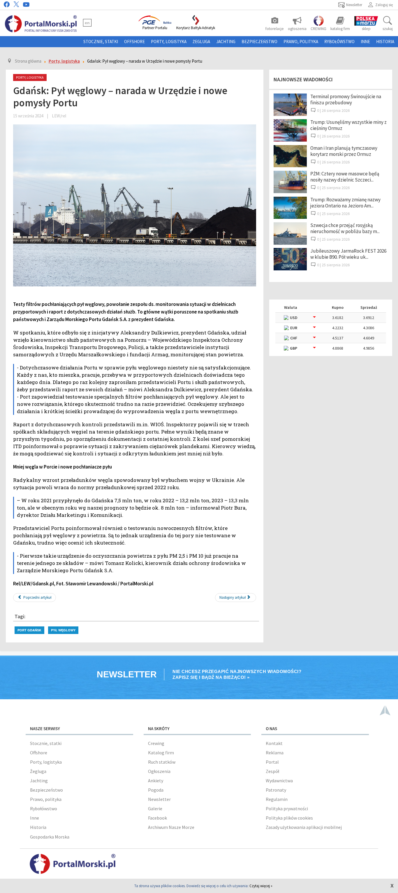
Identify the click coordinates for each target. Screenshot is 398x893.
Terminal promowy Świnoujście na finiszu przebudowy (345, 99)
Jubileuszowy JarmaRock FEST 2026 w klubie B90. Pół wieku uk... (348, 254)
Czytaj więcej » (260, 885)
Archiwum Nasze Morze (171, 827)
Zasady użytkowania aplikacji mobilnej (304, 827)
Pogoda (155, 790)
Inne (365, 41)
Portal (272, 762)
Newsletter (159, 799)
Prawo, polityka (300, 41)
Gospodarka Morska (49, 837)
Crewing (156, 743)
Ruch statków (161, 762)
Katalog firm (161, 752)
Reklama (274, 752)
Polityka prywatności (287, 808)
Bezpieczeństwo (259, 41)
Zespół (272, 771)
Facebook (157, 818)
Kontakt (274, 743)
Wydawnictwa (279, 780)
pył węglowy (63, 630)
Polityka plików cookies (289, 818)
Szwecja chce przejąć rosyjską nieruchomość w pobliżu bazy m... (345, 228)
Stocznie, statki (100, 41)
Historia (385, 41)
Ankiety (155, 780)
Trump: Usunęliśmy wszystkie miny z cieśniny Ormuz (348, 125)
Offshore (134, 41)
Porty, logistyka (168, 41)
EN (87, 22)
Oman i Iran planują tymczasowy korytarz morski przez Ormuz (343, 151)
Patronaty (276, 790)
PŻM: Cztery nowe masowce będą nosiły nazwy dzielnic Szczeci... (344, 176)
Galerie (155, 808)
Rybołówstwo (339, 41)
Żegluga (201, 41)
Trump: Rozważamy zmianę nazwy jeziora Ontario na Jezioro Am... (345, 202)
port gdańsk (29, 630)
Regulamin (277, 799)
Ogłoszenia (159, 771)
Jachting (225, 41)
